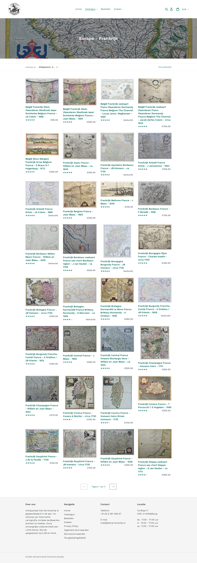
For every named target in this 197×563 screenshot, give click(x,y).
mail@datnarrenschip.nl (113, 523)
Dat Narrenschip (39, 557)
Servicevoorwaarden (74, 534)
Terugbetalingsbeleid (75, 538)
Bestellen (69, 518)
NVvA (53, 533)
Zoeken (68, 522)
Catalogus (69, 514)
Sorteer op (30, 67)
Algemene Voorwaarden (76, 530)
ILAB (44, 533)
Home (67, 510)
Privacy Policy (71, 526)
